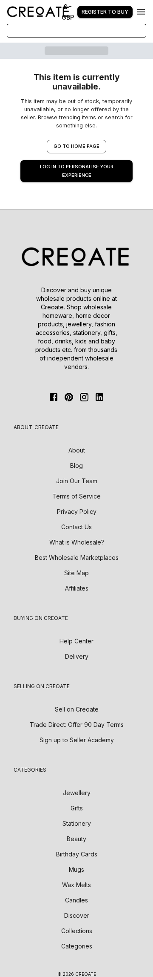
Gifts (77, 808)
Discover (76, 915)
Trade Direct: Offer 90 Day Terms (77, 724)
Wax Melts (76, 884)
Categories (76, 946)
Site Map (76, 572)
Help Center (77, 641)
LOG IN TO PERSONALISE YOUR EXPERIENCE (76, 171)
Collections (76, 930)
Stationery (76, 823)
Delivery (76, 656)
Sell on (77, 709)
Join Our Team (76, 480)
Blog (76, 465)
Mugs (76, 869)
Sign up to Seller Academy (77, 740)
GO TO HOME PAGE (76, 146)
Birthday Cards (76, 854)
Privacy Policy (76, 511)
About (76, 450)
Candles (76, 900)
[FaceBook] (53, 397)
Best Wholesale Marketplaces (77, 557)
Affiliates (76, 588)
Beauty (76, 838)
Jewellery (77, 792)
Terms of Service (76, 496)
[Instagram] (84, 397)
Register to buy (105, 12)
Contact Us (76, 526)
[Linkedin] (99, 397)
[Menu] (141, 11)
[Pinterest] (69, 397)
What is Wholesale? (76, 542)
